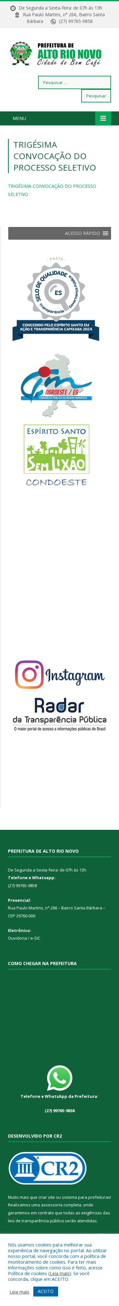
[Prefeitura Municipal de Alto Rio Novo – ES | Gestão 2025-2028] (59, 53)
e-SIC (35, 938)
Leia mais (59, 1273)
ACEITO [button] (46, 1291)
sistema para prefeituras (86, 1197)
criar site (46, 1197)
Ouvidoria (17, 938)
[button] (82, 233)
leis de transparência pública (36, 1221)
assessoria (52, 1205)
